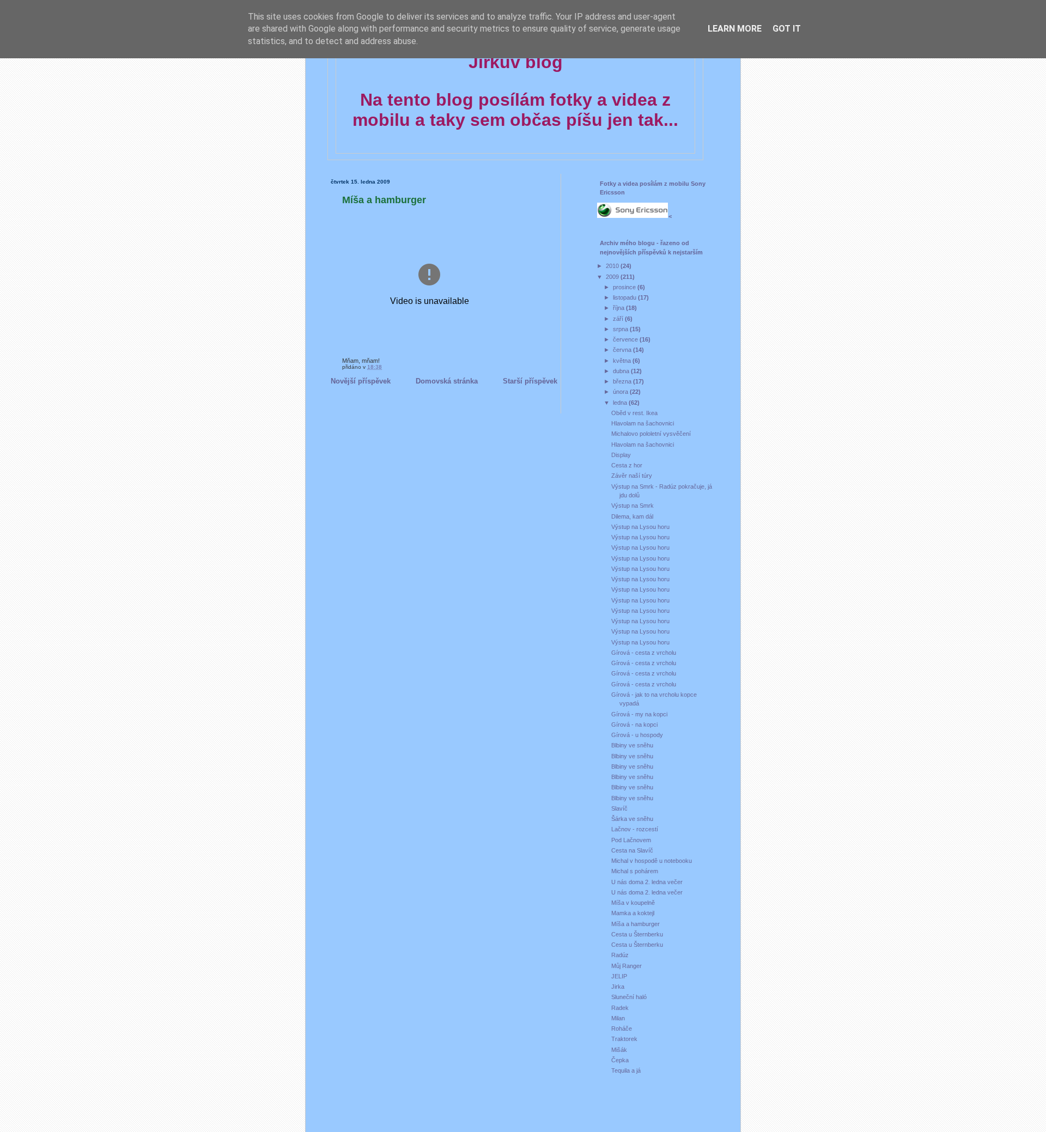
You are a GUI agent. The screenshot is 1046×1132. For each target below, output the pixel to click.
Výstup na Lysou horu (640, 527)
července (626, 339)
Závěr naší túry (631, 475)
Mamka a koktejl (632, 913)
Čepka (620, 1060)
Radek (620, 1008)
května (623, 360)
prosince (625, 287)
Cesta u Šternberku (637, 934)
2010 (613, 266)
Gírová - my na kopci (639, 714)
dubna (622, 371)
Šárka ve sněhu (632, 818)
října (619, 308)
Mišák (619, 1049)
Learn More (735, 28)
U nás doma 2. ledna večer (647, 882)
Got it (787, 28)
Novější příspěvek (361, 381)
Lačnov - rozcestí (634, 829)
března (623, 381)
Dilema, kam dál (632, 516)
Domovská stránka (447, 381)
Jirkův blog (516, 62)
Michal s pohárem (634, 871)
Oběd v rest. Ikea (634, 413)
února (621, 391)
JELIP (619, 976)
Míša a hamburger (384, 199)
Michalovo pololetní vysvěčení (651, 433)
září (619, 318)
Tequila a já (626, 1070)
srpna (621, 329)
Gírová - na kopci (634, 724)
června (623, 349)
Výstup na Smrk (632, 505)
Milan (618, 1018)
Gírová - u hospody (637, 735)
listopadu (625, 297)
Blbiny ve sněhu (632, 745)
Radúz (620, 955)
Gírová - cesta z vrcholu (643, 652)
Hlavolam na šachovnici (642, 423)
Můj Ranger (626, 966)
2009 (613, 276)
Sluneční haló (629, 997)
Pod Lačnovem (631, 840)
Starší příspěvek (530, 381)
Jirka (617, 986)
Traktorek (624, 1039)
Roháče (621, 1028)
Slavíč (619, 808)
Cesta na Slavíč (632, 850)
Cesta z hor (626, 465)
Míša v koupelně (633, 902)
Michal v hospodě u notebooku (651, 860)
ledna (621, 402)
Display (621, 455)
